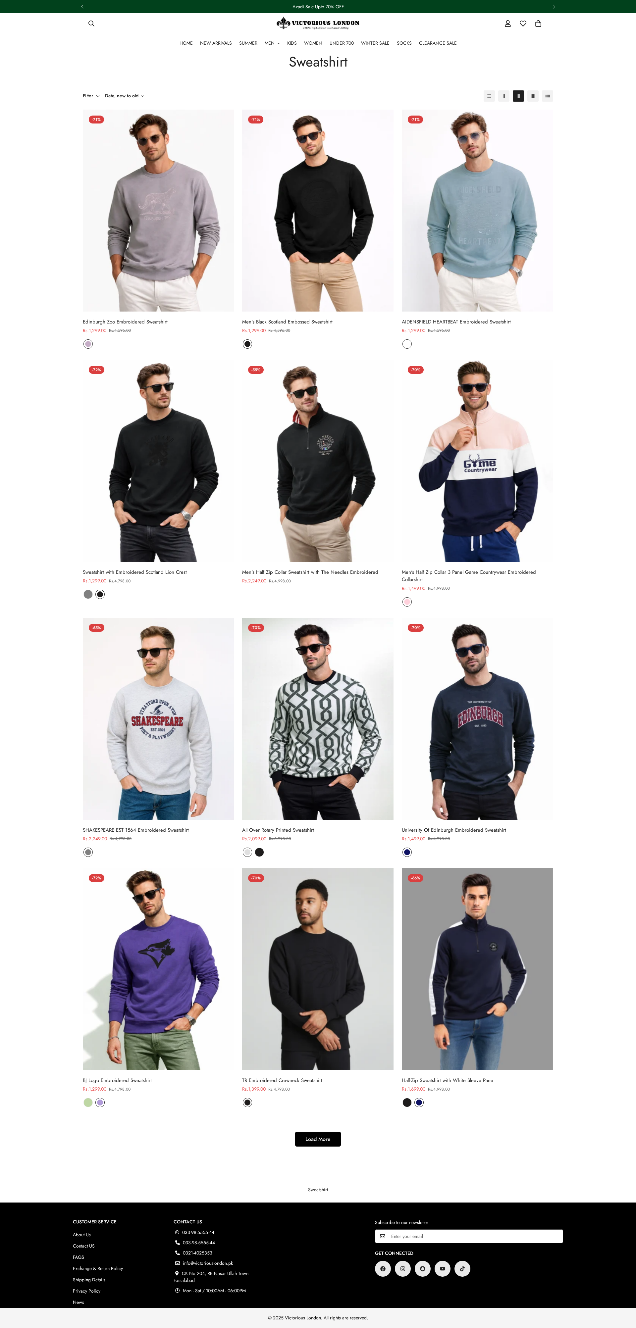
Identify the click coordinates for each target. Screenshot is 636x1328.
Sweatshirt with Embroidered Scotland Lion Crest (135, 572)
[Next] (554, 6)
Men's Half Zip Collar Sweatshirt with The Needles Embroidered (310, 572)
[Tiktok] (462, 1269)
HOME (186, 43)
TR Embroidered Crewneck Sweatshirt (282, 1080)
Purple (100, 1102)
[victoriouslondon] (318, 23)
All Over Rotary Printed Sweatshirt (278, 830)
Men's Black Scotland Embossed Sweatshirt (287, 321)
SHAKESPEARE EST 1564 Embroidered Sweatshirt (136, 830)
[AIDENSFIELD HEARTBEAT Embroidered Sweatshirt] (477, 211)
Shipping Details (89, 1279)
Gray (88, 594)
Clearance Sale (438, 43)
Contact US (84, 1246)
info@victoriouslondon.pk (208, 1263)
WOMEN (313, 43)
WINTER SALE (375, 43)
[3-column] (518, 96)
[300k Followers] (383, 1269)
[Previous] (82, 6)
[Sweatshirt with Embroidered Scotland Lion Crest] (158, 461)
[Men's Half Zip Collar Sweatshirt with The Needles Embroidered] (318, 461)
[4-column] (533, 96)
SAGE (88, 1102)
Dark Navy (407, 852)
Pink (407, 602)
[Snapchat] (423, 1269)
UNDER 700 (342, 43)
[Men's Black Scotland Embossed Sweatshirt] (318, 211)
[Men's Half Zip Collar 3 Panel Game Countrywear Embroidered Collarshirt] (477, 461)
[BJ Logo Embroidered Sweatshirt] (158, 969)
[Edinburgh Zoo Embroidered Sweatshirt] (158, 211)
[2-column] (503, 96)
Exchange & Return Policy (98, 1268)
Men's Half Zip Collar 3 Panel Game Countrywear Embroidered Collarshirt (469, 575)
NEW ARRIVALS (216, 43)
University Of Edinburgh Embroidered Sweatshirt (454, 830)
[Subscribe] (556, 1236)
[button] (538, 23)
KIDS (292, 43)
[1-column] (489, 96)
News (78, 1302)
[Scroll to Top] (623, 1292)
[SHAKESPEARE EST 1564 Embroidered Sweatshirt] (158, 719)
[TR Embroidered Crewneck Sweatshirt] (318, 969)
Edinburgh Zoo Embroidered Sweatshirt (125, 321)
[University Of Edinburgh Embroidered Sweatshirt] (477, 719)
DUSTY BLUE (407, 344)
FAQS (78, 1257)
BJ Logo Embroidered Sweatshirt (117, 1080)
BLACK (247, 344)
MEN (270, 43)
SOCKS (404, 43)
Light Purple (88, 344)
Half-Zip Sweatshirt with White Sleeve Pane (447, 1080)
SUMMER (248, 43)
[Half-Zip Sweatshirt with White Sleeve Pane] (477, 969)
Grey (247, 852)
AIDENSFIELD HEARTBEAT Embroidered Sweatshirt (456, 321)
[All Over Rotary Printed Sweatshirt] (318, 719)
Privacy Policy (86, 1291)
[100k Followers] (403, 1269)
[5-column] (547, 96)
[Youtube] (442, 1269)
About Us (82, 1234)
